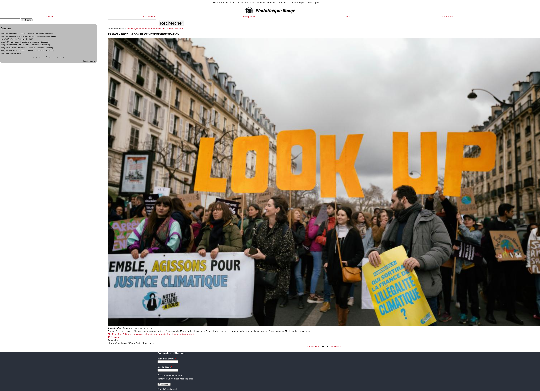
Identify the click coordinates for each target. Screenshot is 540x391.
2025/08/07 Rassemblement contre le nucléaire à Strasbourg (25, 45)
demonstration (179, 334)
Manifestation (114, 334)
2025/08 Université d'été (11, 53)
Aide (348, 17)
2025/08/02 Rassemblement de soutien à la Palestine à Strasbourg (27, 51)
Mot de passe (165, 367)
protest (190, 334)
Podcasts (283, 3)
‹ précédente (313, 346)
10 (54, 57)
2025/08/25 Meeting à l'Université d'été (17, 39)
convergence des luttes (143, 334)
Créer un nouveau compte (170, 375)
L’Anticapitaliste (246, 3)
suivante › (336, 346)
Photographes (248, 17)
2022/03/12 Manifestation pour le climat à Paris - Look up (155, 29)
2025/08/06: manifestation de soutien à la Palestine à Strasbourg (27, 48)
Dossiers (50, 17)
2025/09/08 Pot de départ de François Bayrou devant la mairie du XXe (28, 36)
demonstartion (163, 334)
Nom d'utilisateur (167, 359)
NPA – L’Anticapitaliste (223, 3)
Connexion (447, 17)
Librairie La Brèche (266, 3)
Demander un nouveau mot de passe (175, 379)
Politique (127, 334)
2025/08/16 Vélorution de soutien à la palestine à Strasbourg (25, 42)
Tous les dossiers (89, 61)
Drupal (173, 389)
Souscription (314, 3)
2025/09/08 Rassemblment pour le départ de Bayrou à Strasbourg (27, 33)
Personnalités (149, 17)
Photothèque (298, 3)
